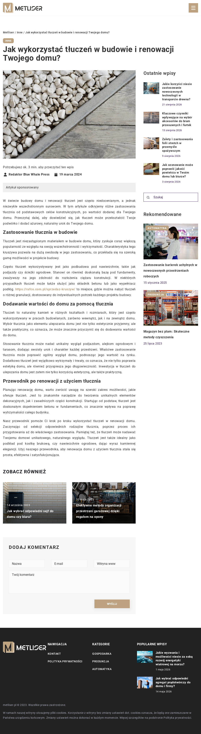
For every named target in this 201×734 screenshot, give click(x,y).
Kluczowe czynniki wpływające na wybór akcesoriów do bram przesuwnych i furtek (177, 119)
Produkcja (100, 661)
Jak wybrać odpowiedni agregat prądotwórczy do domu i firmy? (173, 682)
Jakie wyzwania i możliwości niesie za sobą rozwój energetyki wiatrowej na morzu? (174, 658)
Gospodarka (101, 653)
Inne (8, 40)
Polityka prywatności (65, 661)
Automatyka (101, 669)
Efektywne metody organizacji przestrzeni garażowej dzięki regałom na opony (99, 511)
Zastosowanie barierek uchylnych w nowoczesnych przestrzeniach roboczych (170, 270)
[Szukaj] (148, 197)
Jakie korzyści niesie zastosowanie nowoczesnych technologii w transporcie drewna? (177, 91)
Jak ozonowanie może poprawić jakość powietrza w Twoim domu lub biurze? (177, 170)
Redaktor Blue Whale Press (29, 174)
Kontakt (54, 653)
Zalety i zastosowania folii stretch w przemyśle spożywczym (177, 145)
